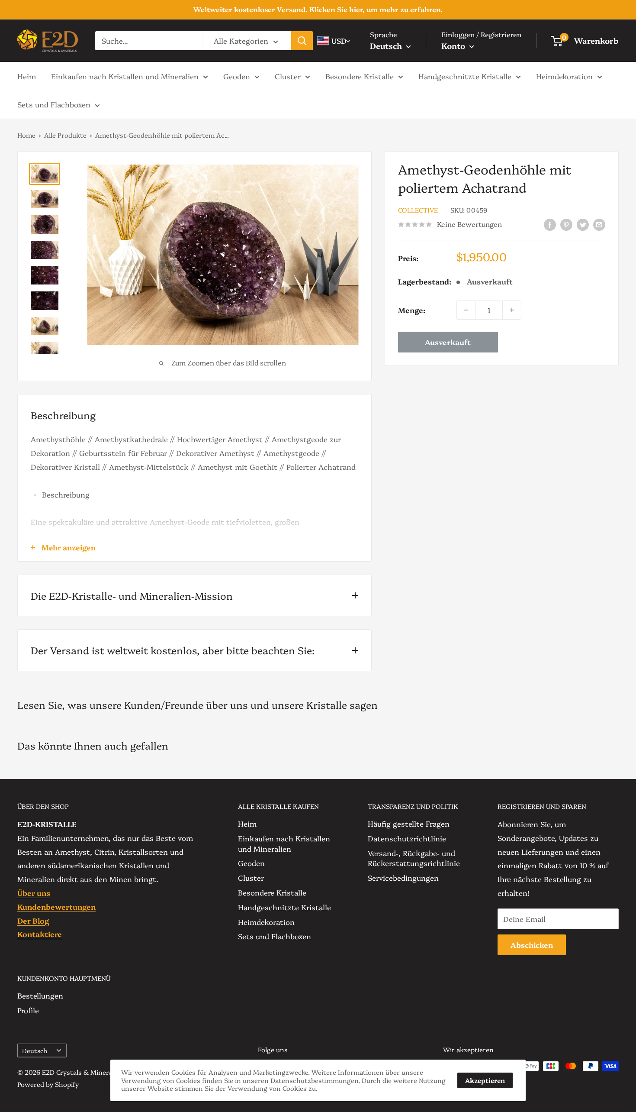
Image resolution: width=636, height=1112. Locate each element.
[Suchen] (302, 40)
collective (418, 210)
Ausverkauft (448, 342)
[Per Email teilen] (599, 224)
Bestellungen (40, 995)
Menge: (411, 310)
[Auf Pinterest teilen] (566, 224)
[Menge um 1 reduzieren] (466, 310)
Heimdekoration (564, 76)
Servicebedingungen (403, 877)
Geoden (236, 76)
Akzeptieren (485, 1080)
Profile (28, 1010)
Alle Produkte (65, 134)
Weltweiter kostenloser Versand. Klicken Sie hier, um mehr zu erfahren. (318, 9)
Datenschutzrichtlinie (407, 838)
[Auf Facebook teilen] (550, 224)
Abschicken (532, 945)
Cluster (288, 76)
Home (26, 134)
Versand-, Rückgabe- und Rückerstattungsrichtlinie (414, 858)
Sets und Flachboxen (53, 104)
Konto (454, 45)
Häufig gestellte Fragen (409, 823)
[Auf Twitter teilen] (583, 224)
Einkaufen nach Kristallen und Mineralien (125, 76)
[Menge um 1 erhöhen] (512, 310)
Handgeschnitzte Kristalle (464, 76)
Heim (26, 76)
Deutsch (34, 1050)
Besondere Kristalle (359, 76)
